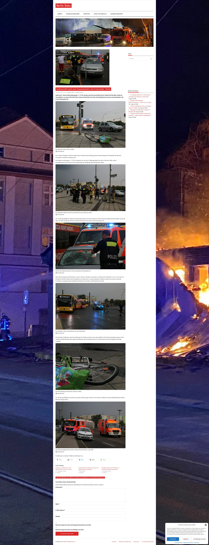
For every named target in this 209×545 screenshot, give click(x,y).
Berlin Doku (63, 5)
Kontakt (60, 14)
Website (58, 516)
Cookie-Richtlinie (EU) (100, 14)
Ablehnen (185, 539)
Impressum (196, 542)
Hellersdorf (66, 477)
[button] (206, 525)
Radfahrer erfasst (88, 477)
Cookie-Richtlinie (178, 542)
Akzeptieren (173, 539)
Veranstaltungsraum (116, 14)
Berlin (58, 52)
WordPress (64, 541)
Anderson (72, 541)
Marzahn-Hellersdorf (62, 54)
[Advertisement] (141, 75)
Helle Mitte (59, 477)
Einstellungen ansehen (200, 539)
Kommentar (59, 487)
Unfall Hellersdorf (99, 477)
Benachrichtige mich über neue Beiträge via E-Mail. (70, 529)
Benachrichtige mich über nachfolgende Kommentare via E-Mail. (73, 525)
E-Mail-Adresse (60, 510)
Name (57, 504)
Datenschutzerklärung (188, 542)
